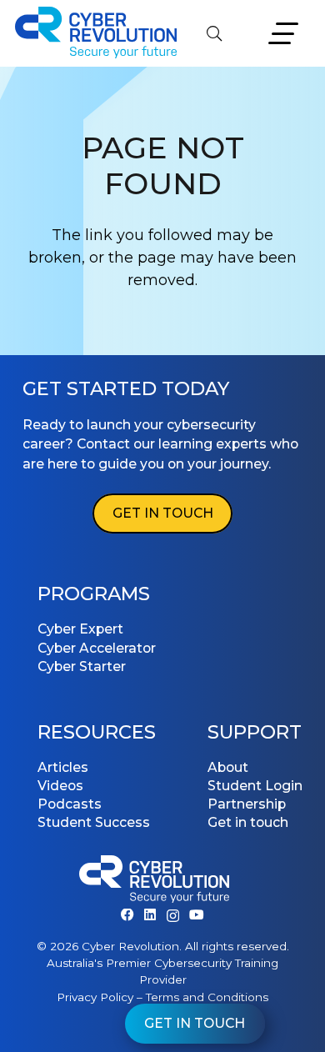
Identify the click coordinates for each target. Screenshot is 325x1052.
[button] (214, 33)
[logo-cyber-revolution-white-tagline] (154, 882)
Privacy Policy (95, 997)
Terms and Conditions (207, 997)
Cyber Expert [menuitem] (80, 629)
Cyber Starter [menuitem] (82, 666)
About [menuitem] (228, 767)
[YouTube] (196, 915)
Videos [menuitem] (60, 786)
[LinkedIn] (150, 915)
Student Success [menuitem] (94, 822)
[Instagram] (173, 916)
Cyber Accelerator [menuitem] (97, 648)
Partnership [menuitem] (247, 804)
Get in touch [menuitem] (248, 822)
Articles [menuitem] (63, 767)
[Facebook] (127, 915)
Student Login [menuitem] (255, 786)
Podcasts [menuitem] (70, 804)
